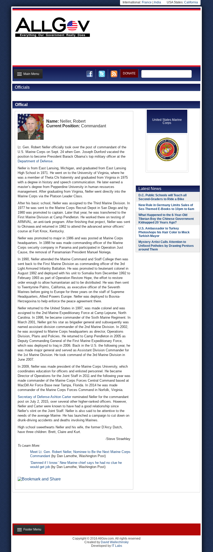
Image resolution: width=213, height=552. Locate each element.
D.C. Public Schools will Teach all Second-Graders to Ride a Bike (162, 197)
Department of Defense (35, 161)
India (157, 2)
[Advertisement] (106, 52)
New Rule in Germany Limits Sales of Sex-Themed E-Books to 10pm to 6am (166, 207)
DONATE (129, 73)
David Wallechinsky (115, 542)
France (147, 2)
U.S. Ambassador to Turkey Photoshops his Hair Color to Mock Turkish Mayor (164, 232)
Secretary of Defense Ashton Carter (44, 397)
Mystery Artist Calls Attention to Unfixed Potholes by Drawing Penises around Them (166, 245)
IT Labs (117, 546)
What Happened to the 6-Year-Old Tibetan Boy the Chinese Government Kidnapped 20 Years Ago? (166, 218)
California (191, 2)
